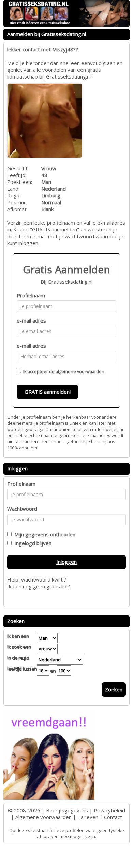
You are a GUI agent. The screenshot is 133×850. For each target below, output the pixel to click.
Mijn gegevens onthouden (43, 534)
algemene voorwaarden (80, 371)
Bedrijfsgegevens (67, 810)
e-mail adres (31, 320)
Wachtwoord (22, 508)
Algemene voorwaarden (43, 817)
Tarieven (87, 817)
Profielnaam (31, 295)
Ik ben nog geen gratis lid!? (38, 586)
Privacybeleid (109, 810)
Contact (113, 817)
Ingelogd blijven (31, 543)
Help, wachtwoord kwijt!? (36, 579)
